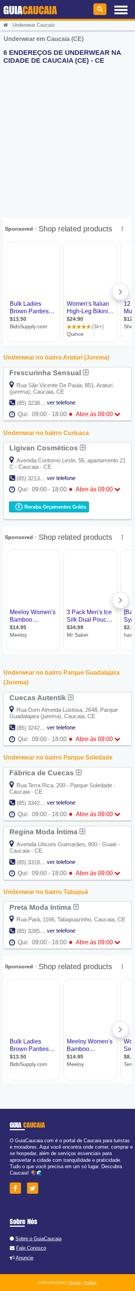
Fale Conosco (31, 1248)
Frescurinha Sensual (46, 372)
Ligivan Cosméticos (44, 448)
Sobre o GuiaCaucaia (38, 1238)
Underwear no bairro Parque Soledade (57, 757)
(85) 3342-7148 (35, 803)
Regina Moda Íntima (44, 831)
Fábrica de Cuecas (42, 773)
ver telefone (61, 402)
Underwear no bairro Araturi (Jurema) (56, 357)
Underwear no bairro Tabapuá (45, 892)
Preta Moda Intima (41, 907)
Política (90, 1282)
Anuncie (24, 1258)
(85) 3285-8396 (35, 931)
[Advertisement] (67, 137)
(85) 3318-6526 (35, 862)
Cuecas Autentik (38, 697)
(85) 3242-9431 (35, 728)
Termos (74, 1282)
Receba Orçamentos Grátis (54, 507)
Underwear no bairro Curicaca (46, 433)
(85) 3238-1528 (35, 403)
